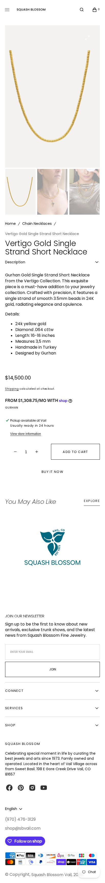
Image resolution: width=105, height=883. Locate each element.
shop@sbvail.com (23, 828)
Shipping (12, 389)
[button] (82, 9)
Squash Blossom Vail (51, 875)
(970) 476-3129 (20, 819)
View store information (25, 434)
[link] (52, 550)
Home (10, 223)
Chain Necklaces (37, 223)
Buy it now (52, 471)
